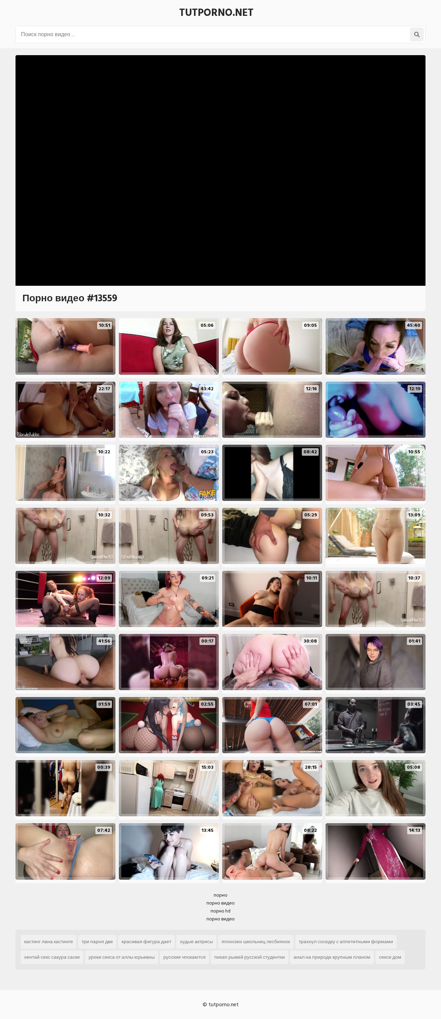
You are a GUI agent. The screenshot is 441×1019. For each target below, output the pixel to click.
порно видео (220, 903)
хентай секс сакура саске (52, 957)
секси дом (390, 957)
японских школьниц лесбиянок (256, 942)
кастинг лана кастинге (48, 942)
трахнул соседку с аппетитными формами (346, 942)
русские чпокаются (184, 957)
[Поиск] (417, 34)
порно (220, 895)
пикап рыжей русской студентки (249, 957)
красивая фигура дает (146, 942)
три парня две (97, 942)
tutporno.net (216, 12)
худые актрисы (196, 942)
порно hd (220, 911)
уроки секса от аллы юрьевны (122, 957)
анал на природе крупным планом (332, 957)
